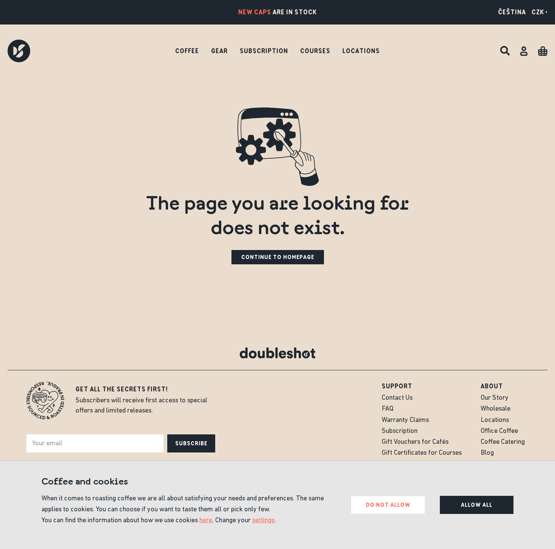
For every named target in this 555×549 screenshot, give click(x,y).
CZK (538, 12)
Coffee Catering (503, 442)
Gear (219, 51)
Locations (361, 51)
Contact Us (397, 398)
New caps (254, 12)
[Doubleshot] (19, 51)
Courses (315, 51)
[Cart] (542, 51)
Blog (487, 453)
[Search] (505, 51)
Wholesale (495, 409)
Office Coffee (499, 431)
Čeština (512, 12)
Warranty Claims (405, 420)
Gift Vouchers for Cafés (415, 442)
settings (263, 520)
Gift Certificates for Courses (422, 453)
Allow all (476, 505)
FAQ (387, 409)
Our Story (495, 398)
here (205, 520)
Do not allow (388, 505)
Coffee (187, 51)
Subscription (264, 51)
